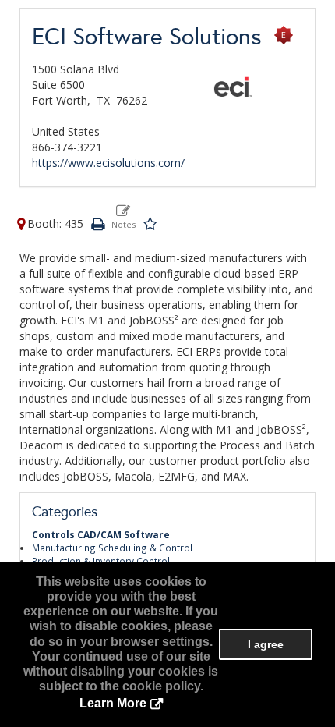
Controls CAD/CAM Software (101, 534)
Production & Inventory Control (101, 561)
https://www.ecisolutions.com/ (108, 162)
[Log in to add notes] (123, 217)
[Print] (97, 223)
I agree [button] (266, 644)
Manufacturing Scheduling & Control (112, 547)
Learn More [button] (112, 703)
